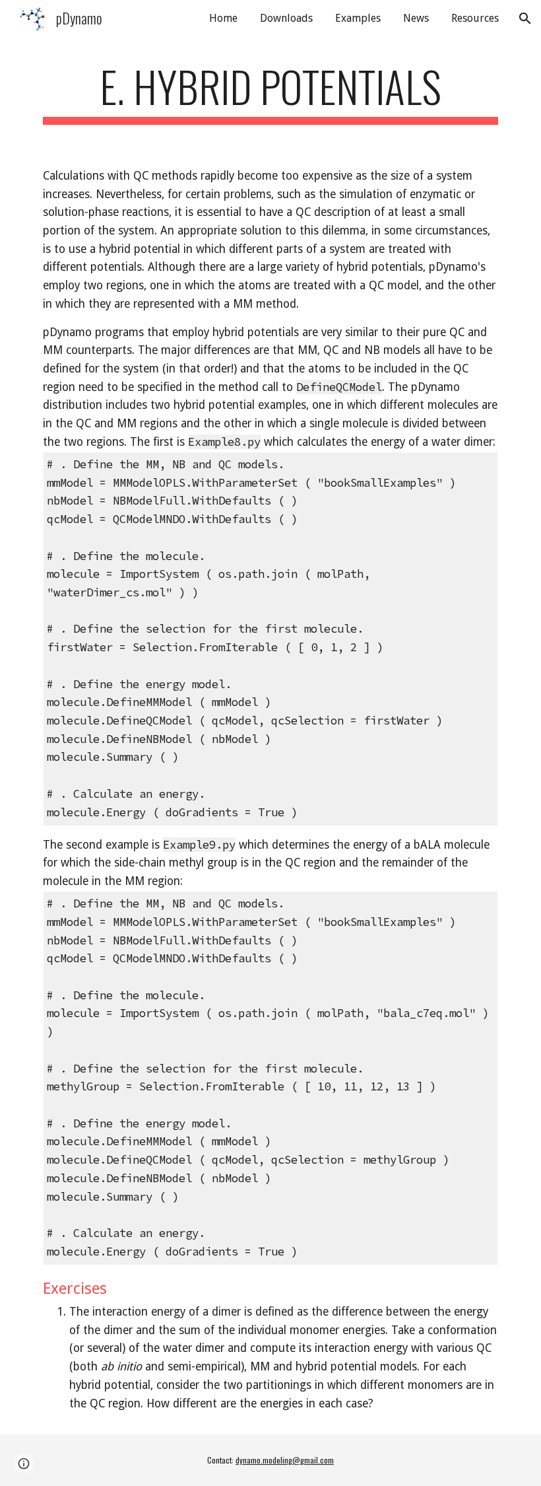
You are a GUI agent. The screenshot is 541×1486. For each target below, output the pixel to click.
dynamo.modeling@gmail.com (285, 1460)
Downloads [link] (286, 18)
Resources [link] (475, 18)
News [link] (416, 18)
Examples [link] (358, 18)
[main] (270, 92)
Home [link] (223, 18)
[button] (525, 18)
